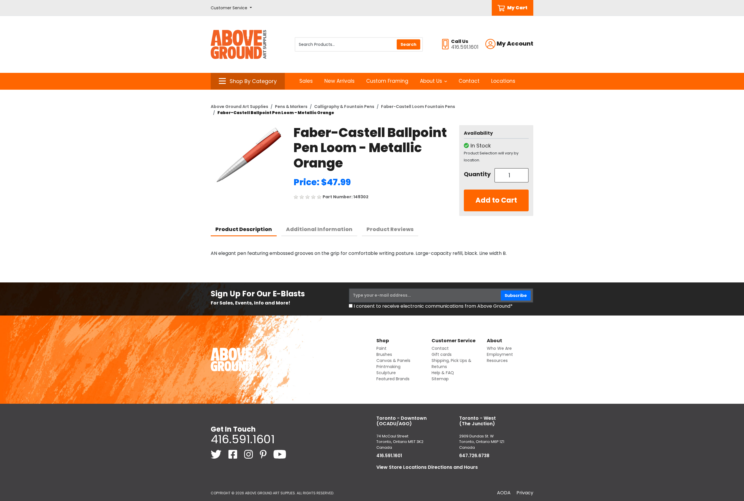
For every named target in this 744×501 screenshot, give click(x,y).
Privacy (524, 492)
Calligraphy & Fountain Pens (344, 106)
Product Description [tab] (243, 229)
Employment (500, 354)
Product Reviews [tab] (390, 229)
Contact (469, 81)
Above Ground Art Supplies (239, 106)
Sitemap (440, 379)
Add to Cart (496, 200)
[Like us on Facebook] (233, 454)
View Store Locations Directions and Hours (427, 467)
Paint (381, 348)
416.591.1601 (243, 439)
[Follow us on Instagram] (249, 454)
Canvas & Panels (393, 360)
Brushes (384, 354)
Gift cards (442, 354)
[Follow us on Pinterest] (264, 454)
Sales (306, 81)
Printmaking (388, 367)
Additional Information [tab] (319, 229)
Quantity (477, 174)
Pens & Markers (291, 106)
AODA (504, 492)
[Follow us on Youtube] (279, 454)
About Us (431, 81)
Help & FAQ (443, 373)
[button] (231, 8)
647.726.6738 (474, 456)
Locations (503, 81)
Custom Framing (387, 81)
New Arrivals (339, 81)
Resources (497, 360)
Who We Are (499, 348)
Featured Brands (392, 379)
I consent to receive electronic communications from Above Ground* (433, 306)
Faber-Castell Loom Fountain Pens (418, 106)
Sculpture (386, 373)
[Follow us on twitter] (217, 454)
